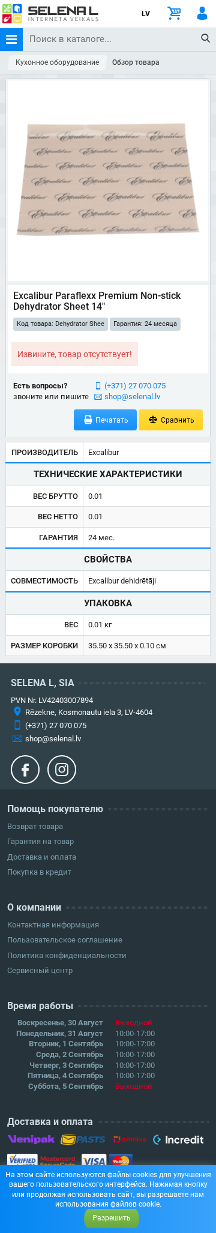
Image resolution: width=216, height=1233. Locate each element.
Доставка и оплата (41, 856)
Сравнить (176, 420)
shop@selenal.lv (132, 396)
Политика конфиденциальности (67, 955)
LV (146, 14)
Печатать (111, 420)
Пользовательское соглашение (64, 939)
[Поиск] (206, 39)
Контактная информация (53, 924)
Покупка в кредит (39, 871)
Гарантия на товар (40, 841)
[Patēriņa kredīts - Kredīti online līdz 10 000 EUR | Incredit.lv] (178, 1142)
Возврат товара (35, 826)
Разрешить (111, 1218)
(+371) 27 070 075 (135, 385)
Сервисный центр (40, 970)
